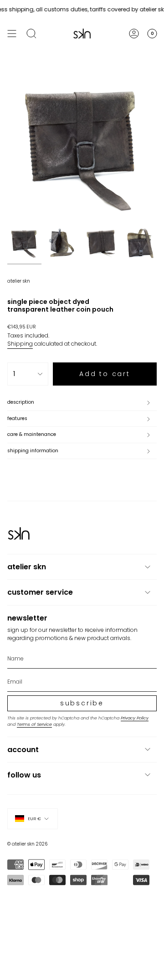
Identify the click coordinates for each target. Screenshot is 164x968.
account (23, 749)
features (17, 418)
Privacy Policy (135, 718)
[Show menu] (12, 33)
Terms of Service (34, 724)
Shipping (20, 343)
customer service (40, 592)
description (20, 402)
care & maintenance (31, 434)
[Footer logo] (18, 533)
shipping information (32, 450)
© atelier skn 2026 (27, 844)
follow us (24, 775)
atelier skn (18, 281)
